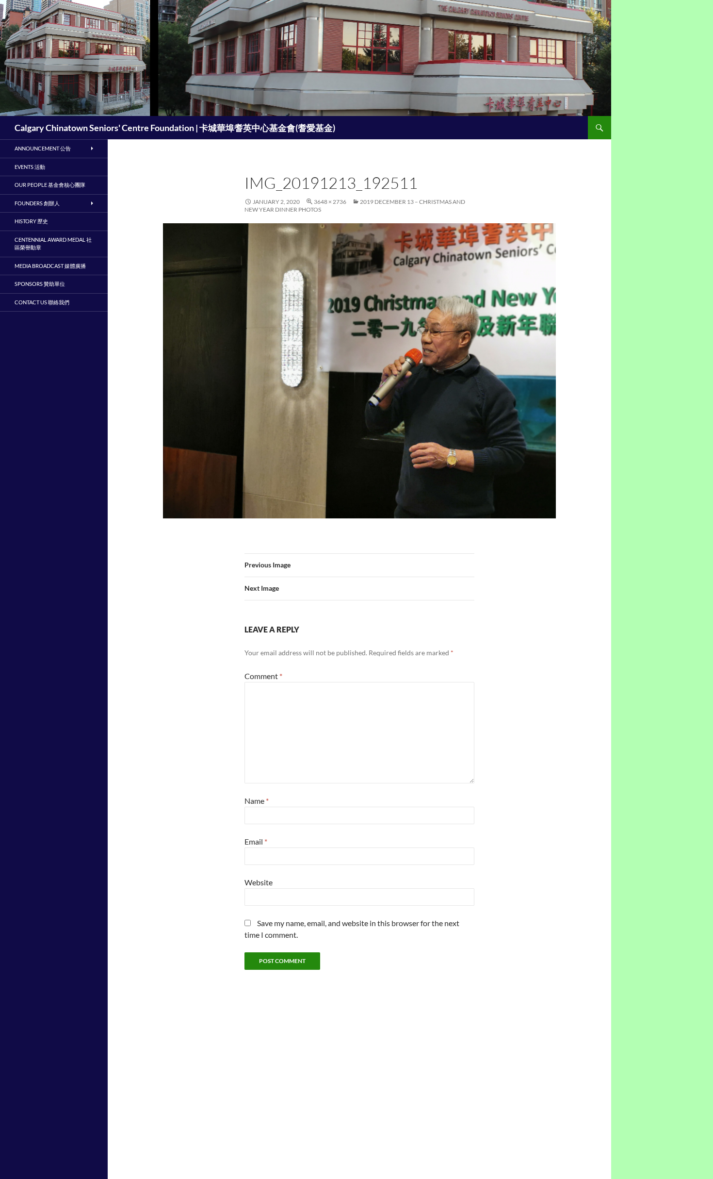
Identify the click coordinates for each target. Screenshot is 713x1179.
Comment (263, 676)
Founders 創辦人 (37, 203)
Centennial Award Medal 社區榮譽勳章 (53, 243)
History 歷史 (31, 221)
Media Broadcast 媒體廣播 (50, 266)
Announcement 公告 (43, 148)
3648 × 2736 (330, 201)
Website (258, 882)
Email (255, 841)
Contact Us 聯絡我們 (42, 302)
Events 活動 (30, 167)
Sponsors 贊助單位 (40, 284)
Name (256, 800)
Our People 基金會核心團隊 (50, 185)
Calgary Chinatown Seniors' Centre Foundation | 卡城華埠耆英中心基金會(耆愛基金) (175, 127)
